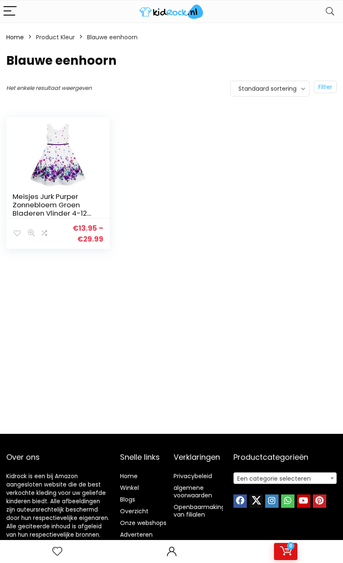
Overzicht (134, 511)
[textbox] (285, 478)
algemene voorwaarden (193, 491)
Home (15, 37)
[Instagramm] (272, 501)
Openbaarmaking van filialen (199, 511)
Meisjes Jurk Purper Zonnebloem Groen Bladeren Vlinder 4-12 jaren (50, 209)
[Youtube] (303, 501)
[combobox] (285, 478)
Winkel (129, 488)
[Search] (330, 11)
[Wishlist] (57, 551)
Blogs (127, 499)
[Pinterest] (319, 501)
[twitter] (256, 501)
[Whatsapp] (287, 501)
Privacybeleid (193, 476)
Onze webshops (143, 523)
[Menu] (10, 11)
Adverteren (136, 534)
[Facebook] (240, 501)
